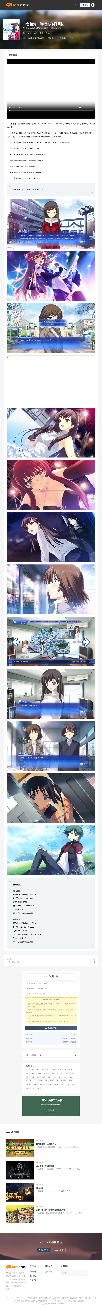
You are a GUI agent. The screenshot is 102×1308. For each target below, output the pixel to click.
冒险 (59, 1069)
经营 (57, 1080)
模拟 (60, 1077)
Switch (32, 1069)
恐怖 (27, 1077)
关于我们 (33, 1272)
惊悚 (32, 1077)
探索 (43, 1077)
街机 (35, 1084)
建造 (58, 1073)
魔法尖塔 (39, 1188)
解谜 (56, 1084)
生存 (65, 1077)
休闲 (29, 33)
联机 (70, 1080)
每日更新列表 (43, 1250)
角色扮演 (49, 1084)
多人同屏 (46, 1073)
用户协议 (33, 1276)
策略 (46, 1080)
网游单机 (63, 1080)
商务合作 (48, 1272)
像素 (54, 1069)
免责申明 (33, 1280)
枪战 (49, 1077)
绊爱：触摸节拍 (13, 962)
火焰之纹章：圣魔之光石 (46, 1144)
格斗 (54, 1077)
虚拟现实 (28, 1084)
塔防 (39, 1073)
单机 (35, 33)
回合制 (33, 1073)
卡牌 (27, 1073)
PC (24, 33)
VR (38, 1069)
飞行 (38, 1088)
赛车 (62, 1084)
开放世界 (65, 1073)
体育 (48, 1069)
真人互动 (28, 1080)
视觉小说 (49, 33)
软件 (73, 1084)
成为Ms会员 (59, 1250)
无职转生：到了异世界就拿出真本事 (51, 1210)
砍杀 (35, 1080)
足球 (67, 1084)
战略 (38, 1077)
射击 (53, 1073)
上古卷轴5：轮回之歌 (45, 1166)
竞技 (40, 1080)
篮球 (51, 1080)
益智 (71, 1077)
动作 (65, 1069)
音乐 (32, 1088)
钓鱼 (27, 1088)
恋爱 (41, 33)
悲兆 (93, 962)
